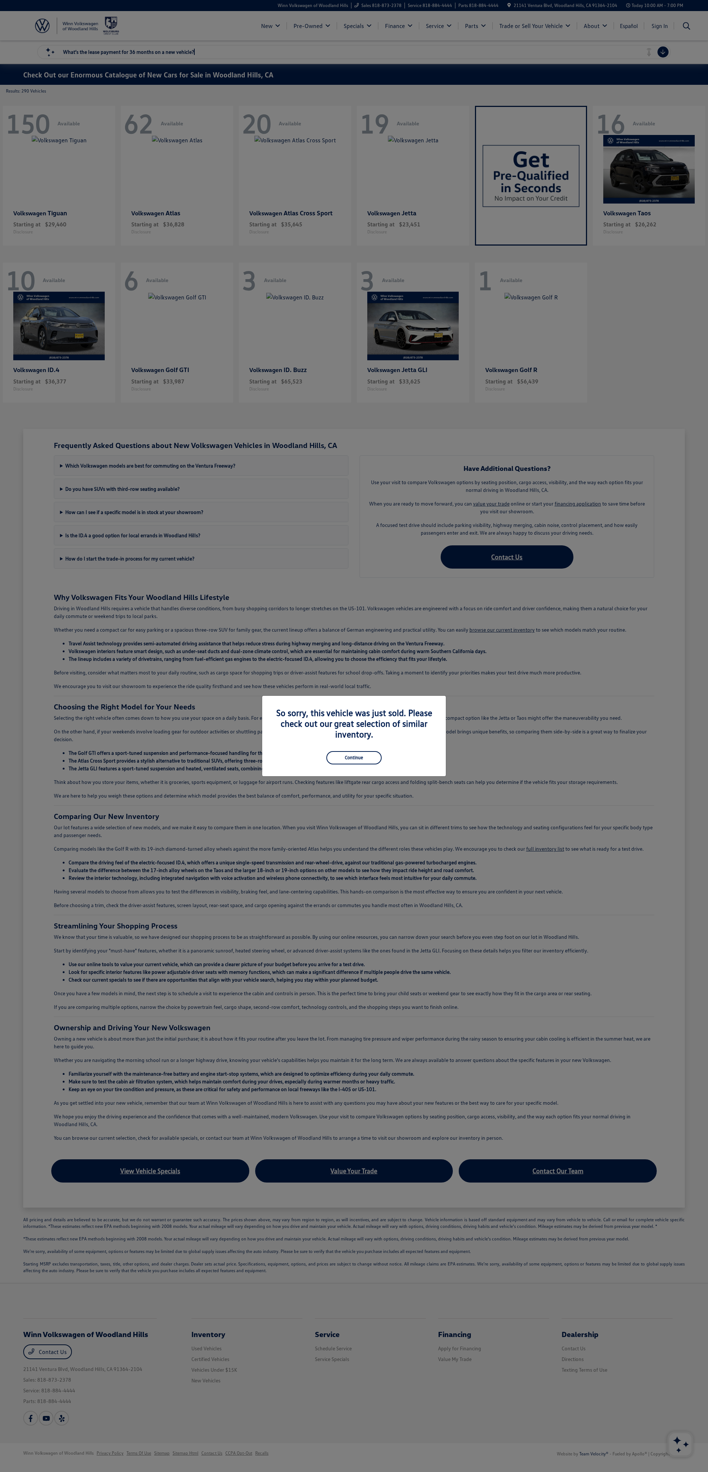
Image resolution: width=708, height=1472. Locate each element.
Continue (354, 757)
